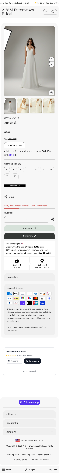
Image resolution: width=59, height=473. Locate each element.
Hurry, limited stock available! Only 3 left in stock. (26, 205)
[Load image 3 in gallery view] (36, 106)
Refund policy (12, 454)
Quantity (8, 212)
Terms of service (45, 454)
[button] (52, 469)
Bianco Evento (11, 118)
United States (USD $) (30, 440)
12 (36, 169)
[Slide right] (51, 59)
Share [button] (11, 197)
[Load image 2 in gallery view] (23, 106)
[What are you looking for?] (53, 11)
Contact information (40, 459)
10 (28, 169)
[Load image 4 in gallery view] (49, 106)
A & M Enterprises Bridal (33, 446)
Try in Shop (15, 185)
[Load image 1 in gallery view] (10, 106)
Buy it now (28, 236)
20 (15, 176)
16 (51, 169)
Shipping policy (20, 459)
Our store (10, 431)
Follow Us (10, 414)
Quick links (11, 423)
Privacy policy (28, 454)
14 (43, 169)
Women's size (12, 163)
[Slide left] (51, 64)
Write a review (32, 361)
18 (7, 176)
